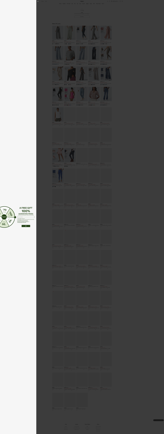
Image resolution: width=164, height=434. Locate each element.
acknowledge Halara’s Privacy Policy (21, 222)
